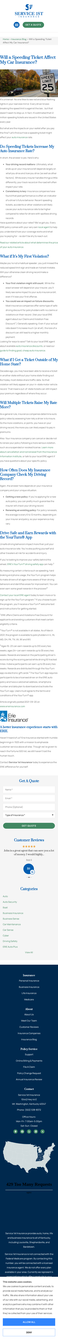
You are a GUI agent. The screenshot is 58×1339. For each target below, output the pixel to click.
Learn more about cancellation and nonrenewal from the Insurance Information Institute (28, 452)
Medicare (29, 999)
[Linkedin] (36, 1131)
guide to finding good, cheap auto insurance (22, 350)
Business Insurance (29, 987)
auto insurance (19, 137)
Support (29, 1054)
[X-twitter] (42, 1131)
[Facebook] (22, 1131)
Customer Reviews (29, 1026)
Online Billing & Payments (29, 1060)
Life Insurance (29, 993)
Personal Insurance (29, 980)
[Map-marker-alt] (15, 1131)
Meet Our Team (29, 1020)
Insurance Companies (29, 1033)
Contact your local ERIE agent (15, 595)
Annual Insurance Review (29, 1079)
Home (6, 39)
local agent (44, 227)
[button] (17, 25)
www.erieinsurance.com (12, 706)
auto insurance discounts (29, 346)
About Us (29, 1014)
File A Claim (29, 1066)
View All (29, 952)
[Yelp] (29, 1131)
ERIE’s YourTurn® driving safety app (25, 564)
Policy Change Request (29, 1073)
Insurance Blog (18, 39)
